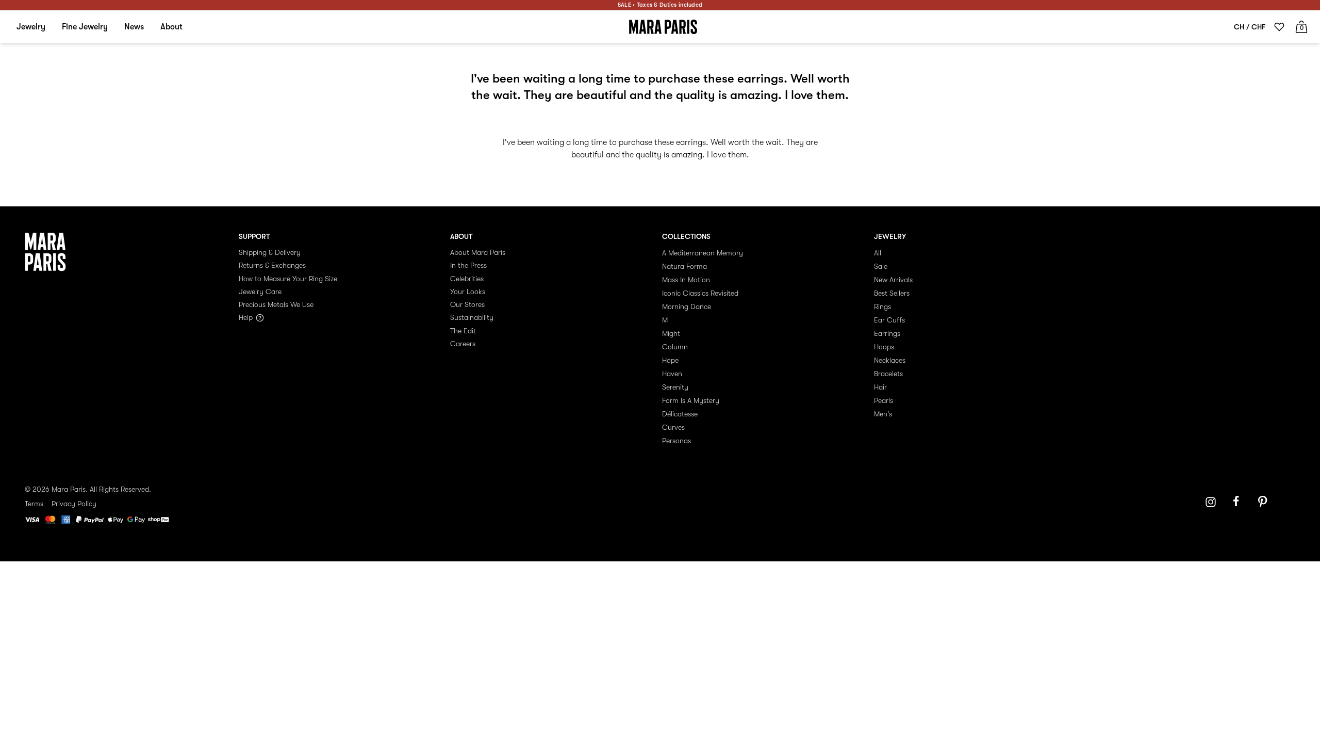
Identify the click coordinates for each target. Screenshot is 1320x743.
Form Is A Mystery (690, 400)
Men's (883, 414)
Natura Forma (684, 266)
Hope (670, 360)
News (134, 26)
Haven (672, 373)
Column (675, 347)
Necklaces (889, 360)
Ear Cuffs (889, 320)
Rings (882, 306)
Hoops (884, 347)
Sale (880, 266)
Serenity (675, 387)
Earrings (887, 333)
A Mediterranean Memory (702, 253)
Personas (676, 441)
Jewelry (30, 26)
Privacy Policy (74, 503)
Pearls (883, 400)
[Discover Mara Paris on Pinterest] (1264, 502)
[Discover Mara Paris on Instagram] (1210, 502)
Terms (34, 503)
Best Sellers (892, 293)
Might (671, 333)
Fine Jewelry (85, 26)
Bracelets (888, 373)
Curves (673, 427)
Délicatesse (680, 414)
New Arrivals (893, 280)
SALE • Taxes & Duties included (660, 5)
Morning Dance (686, 306)
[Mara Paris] (663, 27)
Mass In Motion (686, 280)
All (877, 253)
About (171, 26)
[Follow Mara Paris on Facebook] (1239, 502)
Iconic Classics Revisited (700, 293)
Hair (880, 387)
